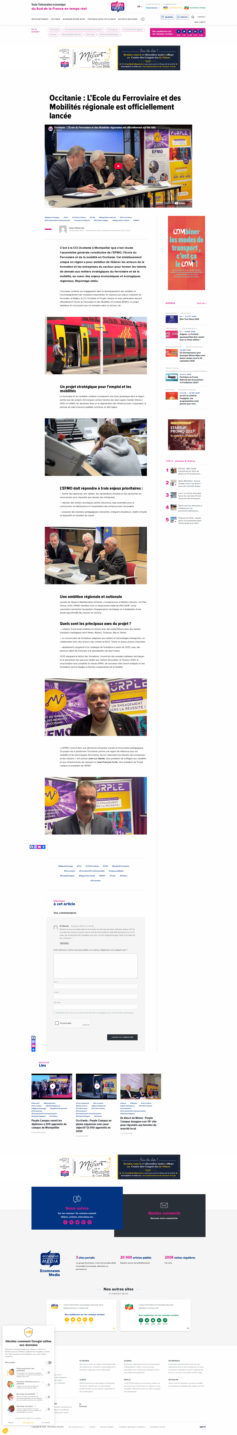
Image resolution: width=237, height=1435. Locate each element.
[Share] (43, 847)
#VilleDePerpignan (187, 390)
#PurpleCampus (101, 220)
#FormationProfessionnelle (57, 220)
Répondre (64, 943)
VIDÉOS (83, 1380)
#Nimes (133, 1103)
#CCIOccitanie (79, 217)
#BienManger (172, 328)
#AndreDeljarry (53, 1106)
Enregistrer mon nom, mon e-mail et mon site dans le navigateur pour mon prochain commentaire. (95, 1013)
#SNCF (136, 220)
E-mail (56, 992)
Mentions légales (107, 1427)
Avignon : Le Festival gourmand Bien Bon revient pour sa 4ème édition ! (192, 337)
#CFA (92, 217)
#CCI (66, 217)
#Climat (53, 34)
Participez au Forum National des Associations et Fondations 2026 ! (191, 380)
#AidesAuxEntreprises (71, 34)
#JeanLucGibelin (82, 220)
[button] (142, 19)
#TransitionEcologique (133, 30)
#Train (113, 876)
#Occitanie (95, 881)
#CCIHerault (81, 1108)
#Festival (170, 390)
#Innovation (171, 313)
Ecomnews (152, 8)
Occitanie (55, 19)
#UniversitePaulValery (109, 34)
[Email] (39, 847)
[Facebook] (32, 847)
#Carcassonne (82, 1103)
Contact (92, 1427)
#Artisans (90, 34)
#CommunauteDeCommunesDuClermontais (83, 30)
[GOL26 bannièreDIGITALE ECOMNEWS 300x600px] (186, 253)
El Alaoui (64, 926)
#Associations (172, 368)
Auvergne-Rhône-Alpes (74, 19)
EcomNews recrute (157, 1427)
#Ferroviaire (126, 217)
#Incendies (54, 30)
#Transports (112, 30)
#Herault (35, 1103)
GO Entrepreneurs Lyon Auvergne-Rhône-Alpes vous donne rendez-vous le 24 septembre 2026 (192, 356)
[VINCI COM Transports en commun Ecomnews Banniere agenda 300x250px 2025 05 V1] (186, 434)
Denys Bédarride (76, 228)
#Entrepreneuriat (174, 347)
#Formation (36, 1111)
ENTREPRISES (174, 1361)
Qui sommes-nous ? (76, 1427)
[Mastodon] (36, 847)
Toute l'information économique (59, 7)
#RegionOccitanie (120, 220)
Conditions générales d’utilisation (132, 1427)
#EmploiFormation (107, 217)
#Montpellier (50, 1103)
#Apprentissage (52, 217)
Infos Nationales (39, 19)
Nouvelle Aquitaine (127, 19)
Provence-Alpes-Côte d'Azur (102, 19)
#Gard (123, 1103)
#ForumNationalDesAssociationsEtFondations (187, 371)
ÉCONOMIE (84, 1361)
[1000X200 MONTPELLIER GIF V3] (118, 58)
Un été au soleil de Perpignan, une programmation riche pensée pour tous (189, 399)
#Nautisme (186, 313)
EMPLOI (127, 1380)
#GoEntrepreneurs (194, 347)
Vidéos (184, 17)
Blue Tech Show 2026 (189, 319)
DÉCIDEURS (173, 1380)
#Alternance (82, 1106)
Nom (56, 982)
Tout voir (201, 303)
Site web (57, 1002)
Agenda (169, 17)
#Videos (123, 876)
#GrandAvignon (189, 328)
